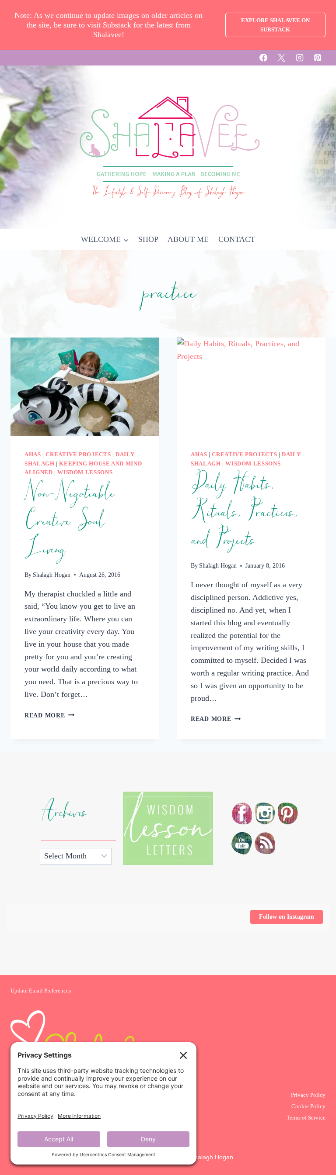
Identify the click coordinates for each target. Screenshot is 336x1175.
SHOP (148, 239)
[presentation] (84, 387)
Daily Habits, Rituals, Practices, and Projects (244, 512)
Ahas (32, 454)
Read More (49, 715)
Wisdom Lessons (84, 472)
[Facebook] (263, 57)
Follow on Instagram (286, 916)
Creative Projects (78, 454)
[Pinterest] (318, 57)
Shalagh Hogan (51, 574)
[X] (281, 57)
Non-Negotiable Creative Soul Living (69, 521)
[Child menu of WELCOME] (104, 239)
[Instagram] (300, 57)
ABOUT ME (188, 239)
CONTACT (236, 239)
